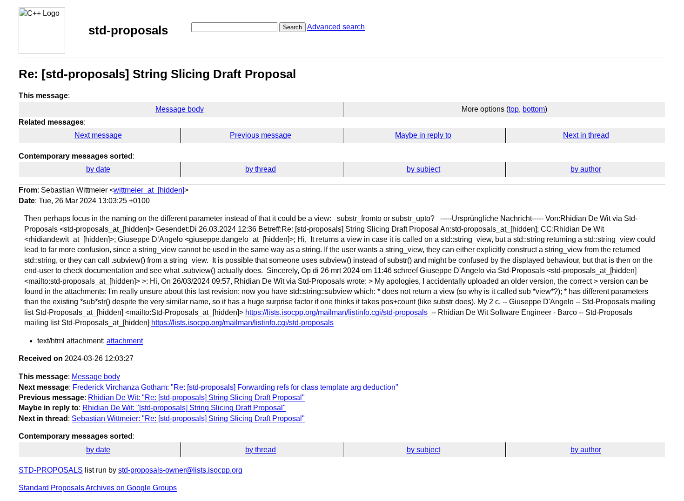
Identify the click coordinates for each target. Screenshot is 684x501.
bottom (534, 109)
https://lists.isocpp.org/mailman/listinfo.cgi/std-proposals (337, 312)
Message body (179, 109)
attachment (125, 341)
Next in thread (586, 135)
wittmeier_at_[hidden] (149, 190)
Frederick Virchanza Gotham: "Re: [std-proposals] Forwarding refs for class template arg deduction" (235, 387)
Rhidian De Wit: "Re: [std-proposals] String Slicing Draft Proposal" (196, 397)
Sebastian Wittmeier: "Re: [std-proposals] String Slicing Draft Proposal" (188, 418)
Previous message (260, 135)
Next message (98, 135)
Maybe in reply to (423, 135)
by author (585, 169)
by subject (423, 169)
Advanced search (336, 27)
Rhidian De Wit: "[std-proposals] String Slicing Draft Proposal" (184, 408)
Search (292, 27)
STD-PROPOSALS (51, 470)
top (514, 109)
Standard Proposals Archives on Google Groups (98, 488)
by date (98, 169)
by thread (260, 169)
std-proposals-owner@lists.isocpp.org (180, 470)
